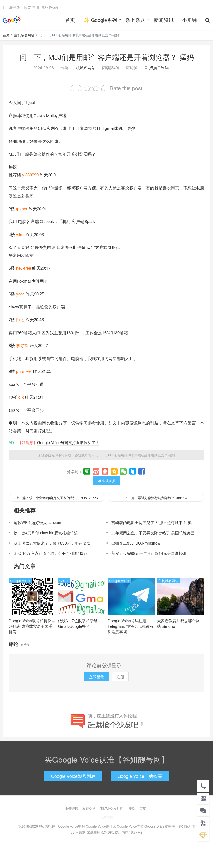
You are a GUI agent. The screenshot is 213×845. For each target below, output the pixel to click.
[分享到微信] (123, 471)
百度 (143, 808)
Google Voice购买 (71, 826)
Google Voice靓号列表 (73, 776)
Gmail (63, 580)
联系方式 (106, 817)
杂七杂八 (135, 19)
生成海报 (108, 480)
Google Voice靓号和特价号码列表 (32, 626)
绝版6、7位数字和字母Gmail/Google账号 (77, 623)
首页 (70, 19)
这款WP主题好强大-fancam (37, 522)
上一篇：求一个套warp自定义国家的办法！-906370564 (57, 497)
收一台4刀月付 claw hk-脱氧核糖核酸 (46, 532)
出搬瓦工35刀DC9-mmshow (135, 543)
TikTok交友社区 (111, 808)
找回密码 (50, 7)
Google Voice (20, 580)
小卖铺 (189, 19)
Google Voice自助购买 (140, 776)
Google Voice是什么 (101, 826)
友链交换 (89, 808)
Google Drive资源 (157, 826)
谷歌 (131, 808)
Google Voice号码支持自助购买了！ (68, 442)
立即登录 (96, 676)
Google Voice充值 (130, 826)
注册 (120, 676)
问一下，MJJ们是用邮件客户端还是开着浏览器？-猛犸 (106, 57)
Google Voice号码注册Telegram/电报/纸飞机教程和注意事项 (131, 626)
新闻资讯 (164, 19)
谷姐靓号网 (12, 19)
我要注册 (31, 7)
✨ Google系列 (100, 19)
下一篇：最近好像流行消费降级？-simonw (156, 497)
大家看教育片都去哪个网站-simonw (178, 623)
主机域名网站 (24, 34)
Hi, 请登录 (11, 7)
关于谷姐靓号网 (183, 826)
